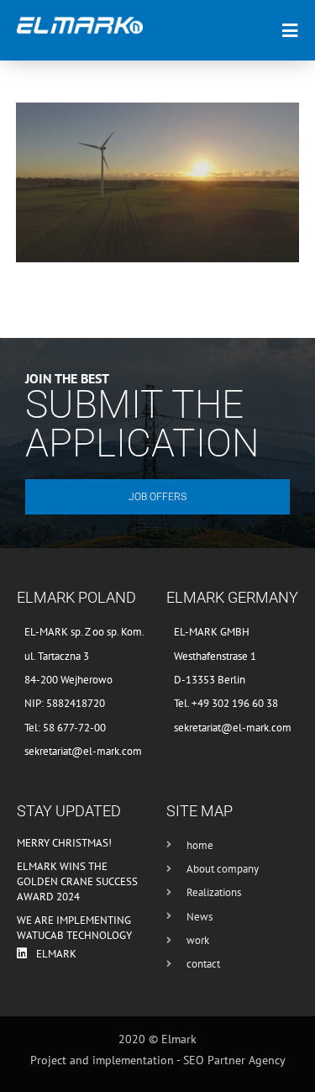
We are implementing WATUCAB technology (74, 927)
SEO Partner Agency (234, 1060)
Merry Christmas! (64, 843)
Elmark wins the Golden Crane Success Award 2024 (77, 881)
